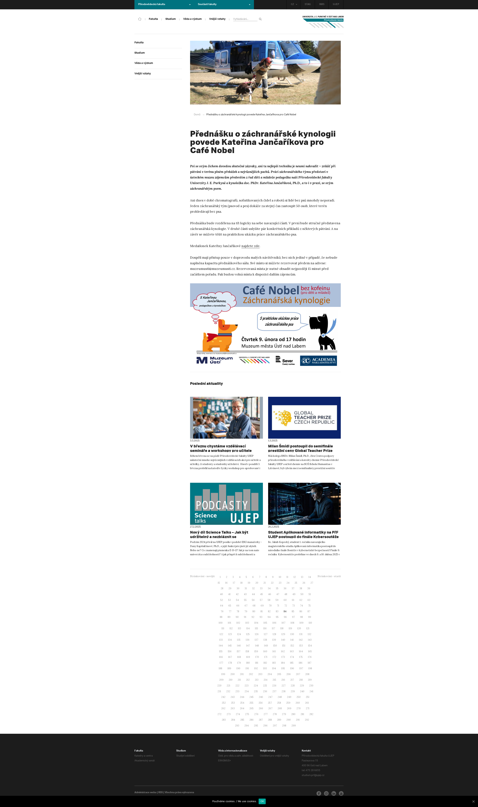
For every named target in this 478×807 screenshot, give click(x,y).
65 (229, 605)
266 (261, 708)
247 (270, 697)
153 (301, 645)
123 (230, 634)
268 (280, 708)
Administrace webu (145, 792)
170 (257, 657)
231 (219, 691)
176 (310, 657)
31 (246, 588)
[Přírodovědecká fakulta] (140, 18)
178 (230, 662)
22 (272, 582)
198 (310, 668)
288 (270, 719)
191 (247, 668)
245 (251, 697)
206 (288, 674)
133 (221, 639)
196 (292, 668)
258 (279, 702)
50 (302, 594)
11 (287, 577)
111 (222, 628)
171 (265, 657)
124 (239, 634)
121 (307, 628)
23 (280, 582)
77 (230, 611)
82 (269, 611)
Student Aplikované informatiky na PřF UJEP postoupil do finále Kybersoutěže (303, 534)
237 (274, 691)
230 (311, 685)
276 (256, 714)
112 (231, 628)
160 (265, 651)
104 (256, 622)
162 (283, 651)
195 (283, 668)
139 (274, 639)
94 (269, 617)
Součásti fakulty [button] (207, 4)
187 (309, 662)
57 (261, 600)
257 (270, 702)
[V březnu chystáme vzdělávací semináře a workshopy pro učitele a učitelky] (226, 418)
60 (285, 600)
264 (242, 708)
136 (247, 639)
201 (242, 674)
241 (311, 691)
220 (219, 685)
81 (261, 611)
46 (269, 594)
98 (301, 617)
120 (299, 628)
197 (301, 668)
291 (298, 719)
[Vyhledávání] (261, 19)
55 (245, 600)
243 (233, 697)
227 (283, 685)
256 (261, 702)
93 (261, 617)
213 (256, 679)
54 (237, 600)
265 (251, 708)
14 (309, 577)
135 (238, 639)
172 (274, 657)
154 (310, 645)
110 (310, 622)
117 (273, 628)
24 (288, 582)
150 (275, 645)
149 (266, 645)
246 (261, 697)
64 (221, 605)
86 (300, 611)
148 (257, 645)
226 (274, 685)
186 (300, 662)
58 (269, 600)
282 (311, 714)
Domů (197, 114)
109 (301, 622)
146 (239, 645)
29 (230, 588)
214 (265, 679)
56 (253, 600)
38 (300, 588)
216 (283, 679)
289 (279, 719)
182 (265, 662)
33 (261, 588)
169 (248, 657)
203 (260, 674)
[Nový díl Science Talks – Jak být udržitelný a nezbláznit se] (226, 504)
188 (220, 668)
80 (253, 611)
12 (295, 577)
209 (221, 679)
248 (280, 697)
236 (265, 691)
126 (257, 634)
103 (247, 622)
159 (256, 651)
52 (221, 600)
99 (309, 617)
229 (302, 685)
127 (265, 634)
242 (223, 697)
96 (285, 617)
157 (238, 651)
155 (221, 651)
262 (223, 708)
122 (221, 634)
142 (301, 639)
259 (288, 702)
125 (248, 634)
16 (226, 582)
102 (238, 622)
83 (277, 611)
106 (274, 622)
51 (310, 594)
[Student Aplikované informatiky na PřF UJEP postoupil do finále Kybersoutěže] (304, 504)
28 (222, 588)
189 (229, 668)
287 (261, 719)
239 (293, 691)
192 (256, 668)
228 (293, 685)
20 (256, 582)
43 (245, 594)
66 (237, 605)
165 (310, 651)
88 (221, 617)
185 (292, 662)
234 (247, 691)
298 (284, 725)
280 (293, 714)
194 (274, 668)
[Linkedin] (333, 793)
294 (246, 725)
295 (256, 725)
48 (285, 594)
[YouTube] (341, 793)
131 (300, 634)
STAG (308, 4)
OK (262, 801)
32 (253, 588)
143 (310, 639)
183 (274, 662)
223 (247, 685)
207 (298, 674)
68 (254, 605)
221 (228, 685)
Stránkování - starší (329, 576)
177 (221, 662)
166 (221, 657)
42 (237, 594)
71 (278, 605)
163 (292, 651)
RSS (160, 792)
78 (238, 611)
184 (283, 662)
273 (229, 714)
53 (229, 600)
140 (283, 639)
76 (222, 611)
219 (310, 679)
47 (277, 594)
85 (293, 611)
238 (283, 691)
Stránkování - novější (202, 576)
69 (262, 605)
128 (274, 634)
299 (293, 725)
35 (277, 588)
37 (293, 588)
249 (289, 697)
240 (302, 691)
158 (247, 651)
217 (292, 679)
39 (308, 588)
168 (239, 657)
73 (293, 605)
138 (265, 639)
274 (238, 714)
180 (248, 662)
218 (301, 679)
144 (221, 645)
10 (280, 577)
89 (229, 617)
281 (302, 714)
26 (303, 582)
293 (237, 725)
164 (301, 651)
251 (307, 697)
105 (265, 622)
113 (239, 628)
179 (239, 662)
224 (256, 685)
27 (312, 582)
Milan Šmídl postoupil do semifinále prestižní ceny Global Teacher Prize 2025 (300, 450)
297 (275, 725)
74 (301, 605)
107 (283, 622)
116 (265, 628)
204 (270, 674)
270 (299, 708)
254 (242, 702)
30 (238, 588)
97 (293, 617)
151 (283, 645)
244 (242, 697)
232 (228, 691)
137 (256, 639)
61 (293, 600)
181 (256, 662)
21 (264, 582)
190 (238, 668)
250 (299, 697)
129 (283, 634)
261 (307, 702)
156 (230, 651)
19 (249, 582)
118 (281, 628)
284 (233, 719)
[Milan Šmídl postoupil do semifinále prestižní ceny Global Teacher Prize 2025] (304, 418)
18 (241, 582)
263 (233, 708)
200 (232, 674)
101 (229, 622)
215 (274, 679)
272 (219, 714)
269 (289, 708)
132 (309, 634)
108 (292, 622)
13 (302, 577)
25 (296, 582)
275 (247, 714)
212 (248, 679)
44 (253, 594)
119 (290, 628)
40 (221, 594)
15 (219, 582)
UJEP (336, 4)
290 (288, 719)
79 (245, 611)
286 (251, 719)
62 (300, 600)
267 (270, 708)
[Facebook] (318, 793)
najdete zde (250, 246)
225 (265, 685)
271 (307, 708)
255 (251, 702)
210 (230, 679)
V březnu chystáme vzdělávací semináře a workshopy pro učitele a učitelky (221, 450)
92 (253, 617)
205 (279, 674)
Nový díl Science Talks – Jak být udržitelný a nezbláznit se (219, 534)
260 (298, 702)
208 (307, 674)
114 (248, 628)
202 (251, 674)
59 (277, 600)
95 (277, 617)
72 (285, 605)
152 (292, 645)
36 (285, 588)
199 (223, 674)
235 (256, 691)
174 (292, 657)
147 (248, 645)
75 (309, 605)
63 (309, 600)
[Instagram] (326, 793)
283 (224, 719)
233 (237, 691)
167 (230, 657)
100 (221, 622)
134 (230, 639)
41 (229, 594)
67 (246, 605)
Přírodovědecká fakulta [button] (151, 4)
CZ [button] (292, 4)
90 (237, 617)
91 (245, 617)
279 (284, 714)
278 (275, 714)
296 (265, 725)
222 (237, 685)
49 (293, 594)
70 (270, 605)
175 (301, 657)
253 (233, 702)
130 (292, 634)
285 (242, 719)
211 (239, 679)
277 (266, 714)
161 (274, 651)
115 (256, 628)
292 (307, 719)
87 (309, 611)
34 (269, 588)
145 (230, 645)
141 (292, 639)
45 (261, 594)
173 (283, 657)
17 (234, 582)
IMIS (321, 4)
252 (224, 702)
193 (265, 668)
